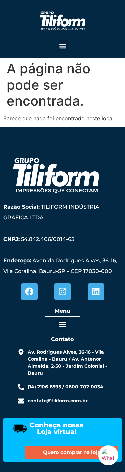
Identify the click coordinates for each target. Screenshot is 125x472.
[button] (62, 45)
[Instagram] (62, 291)
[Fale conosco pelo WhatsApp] (108, 455)
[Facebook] (29, 291)
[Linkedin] (96, 291)
